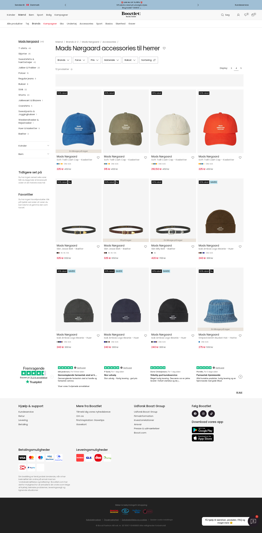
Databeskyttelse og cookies (134, 519)
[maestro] (40, 458)
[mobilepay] (58, 458)
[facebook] (195, 413)
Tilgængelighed (111, 519)
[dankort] (22, 468)
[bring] (107, 458)
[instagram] (203, 413)
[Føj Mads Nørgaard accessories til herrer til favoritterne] (164, 48)
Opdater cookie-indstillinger (161, 520)
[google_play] (203, 430)
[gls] (89, 458)
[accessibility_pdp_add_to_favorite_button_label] (98, 157)
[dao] (98, 458)
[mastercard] (31, 458)
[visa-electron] (49, 458)
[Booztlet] (131, 15)
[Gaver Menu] (137, 24)
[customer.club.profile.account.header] (238, 15)
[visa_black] (22, 458)
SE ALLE (239, 392)
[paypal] (31, 468)
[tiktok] (211, 413)
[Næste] (198, 5)
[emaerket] (125, 511)
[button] (33, 146)
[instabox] (80, 458)
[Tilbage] (65, 5)
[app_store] (203, 438)
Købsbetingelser (93, 519)
